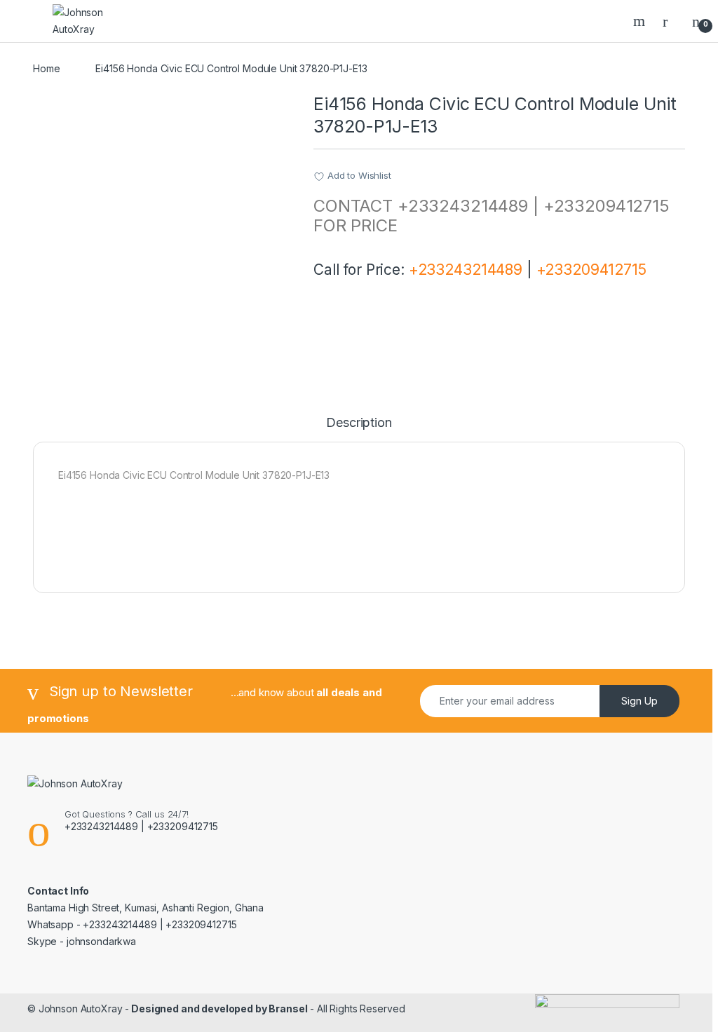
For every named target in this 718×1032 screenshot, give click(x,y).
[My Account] (670, 21)
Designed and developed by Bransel (218, 1008)
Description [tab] (358, 423)
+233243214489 (465, 269)
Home (46, 68)
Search (641, 21)
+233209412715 (591, 269)
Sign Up (639, 701)
